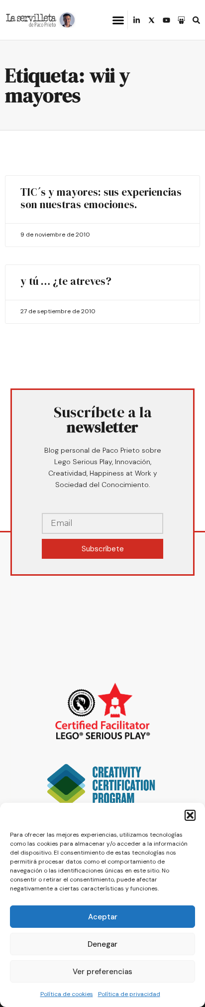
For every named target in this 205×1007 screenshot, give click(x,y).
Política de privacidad (129, 994)
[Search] (196, 20)
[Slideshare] (181, 20)
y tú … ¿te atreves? (65, 281)
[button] (190, 815)
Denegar (102, 944)
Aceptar (102, 917)
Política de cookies (66, 994)
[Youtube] (166, 20)
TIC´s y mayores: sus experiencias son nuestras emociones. (101, 198)
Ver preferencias (102, 972)
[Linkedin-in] (136, 20)
